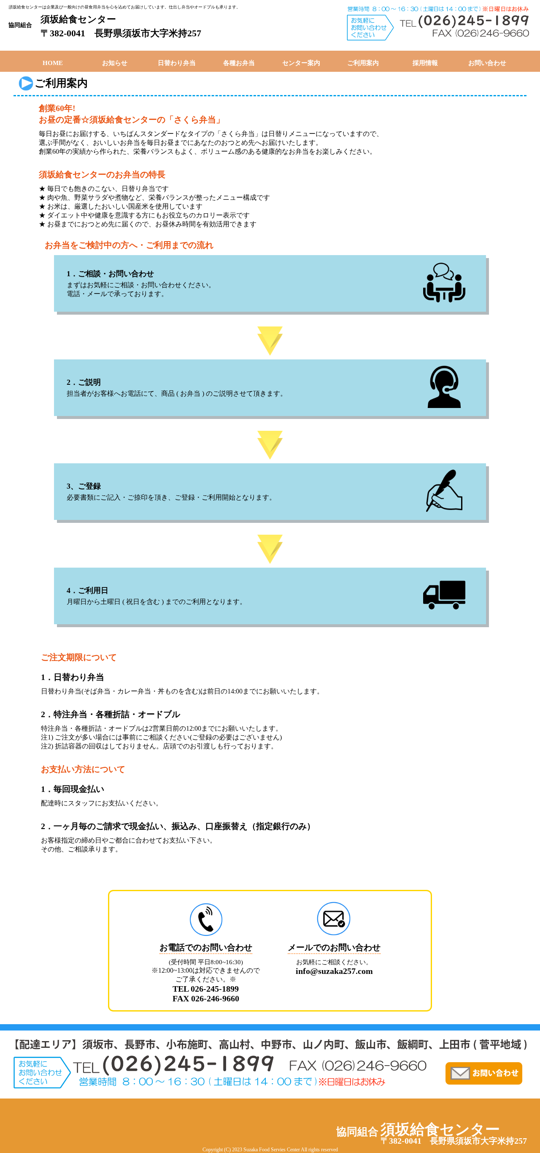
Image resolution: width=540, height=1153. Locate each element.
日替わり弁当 (177, 63)
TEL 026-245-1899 (206, 988)
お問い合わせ (487, 63)
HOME (53, 63)
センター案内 (301, 63)
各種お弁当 (239, 63)
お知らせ (114, 63)
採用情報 (425, 63)
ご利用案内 (363, 63)
